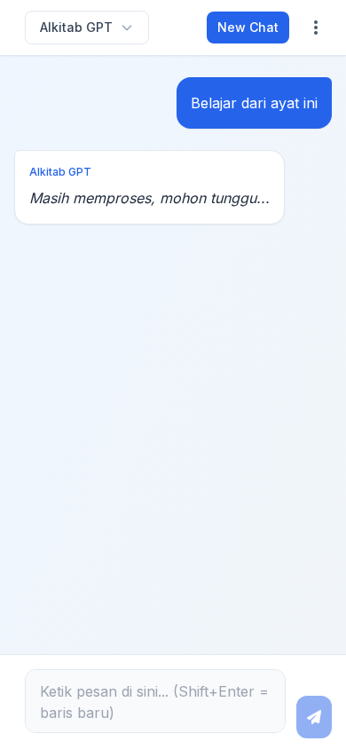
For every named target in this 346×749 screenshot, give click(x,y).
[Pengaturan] (316, 27)
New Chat (248, 27)
